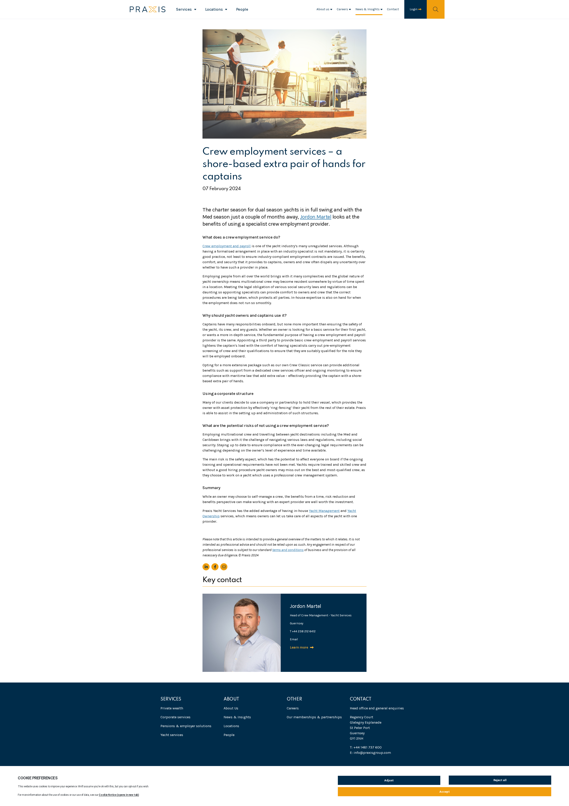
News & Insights (367, 9)
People (242, 9)
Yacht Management (324, 511)
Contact (393, 9)
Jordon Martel (315, 217)
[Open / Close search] (436, 9)
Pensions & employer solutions (185, 726)
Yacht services (171, 735)
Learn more (299, 647)
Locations (214, 9)
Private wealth (171, 708)
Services (184, 9)
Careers (342, 9)
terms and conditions (288, 550)
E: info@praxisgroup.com (370, 752)
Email (294, 639)
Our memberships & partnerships (314, 717)
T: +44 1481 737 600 (366, 747)
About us (323, 9)
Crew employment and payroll (226, 246)
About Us (231, 708)
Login (413, 9)
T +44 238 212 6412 (303, 631)
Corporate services (175, 717)
